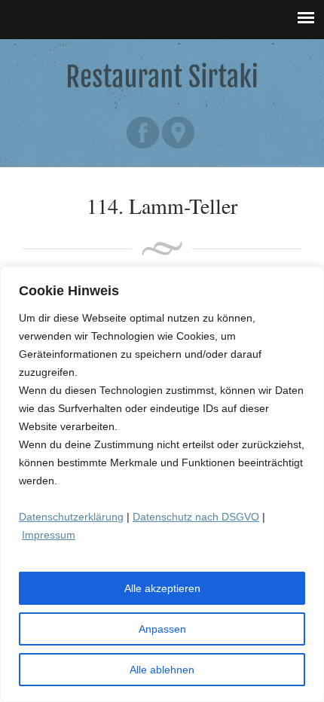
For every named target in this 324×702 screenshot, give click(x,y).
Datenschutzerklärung (71, 517)
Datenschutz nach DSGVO (196, 517)
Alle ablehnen (162, 670)
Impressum (48, 535)
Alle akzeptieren (162, 588)
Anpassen (162, 629)
